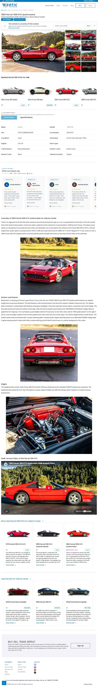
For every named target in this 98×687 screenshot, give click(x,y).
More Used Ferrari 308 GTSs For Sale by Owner (21, 521)
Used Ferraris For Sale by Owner (14, 579)
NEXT (89, 26)
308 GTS (25, 10)
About (58, 5)
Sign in (91, 5)
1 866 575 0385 (9, 1)
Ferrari (20, 10)
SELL (80, 5)
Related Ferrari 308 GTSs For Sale (15, 77)
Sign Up (80, 645)
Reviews (65, 5)
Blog (72, 5)
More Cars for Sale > (14, 28)
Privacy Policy (88, 684)
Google (14, 206)
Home (9, 10)
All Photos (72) (88, 67)
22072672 (31, 10)
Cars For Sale (15, 10)
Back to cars (4, 10)
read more (8, 203)
